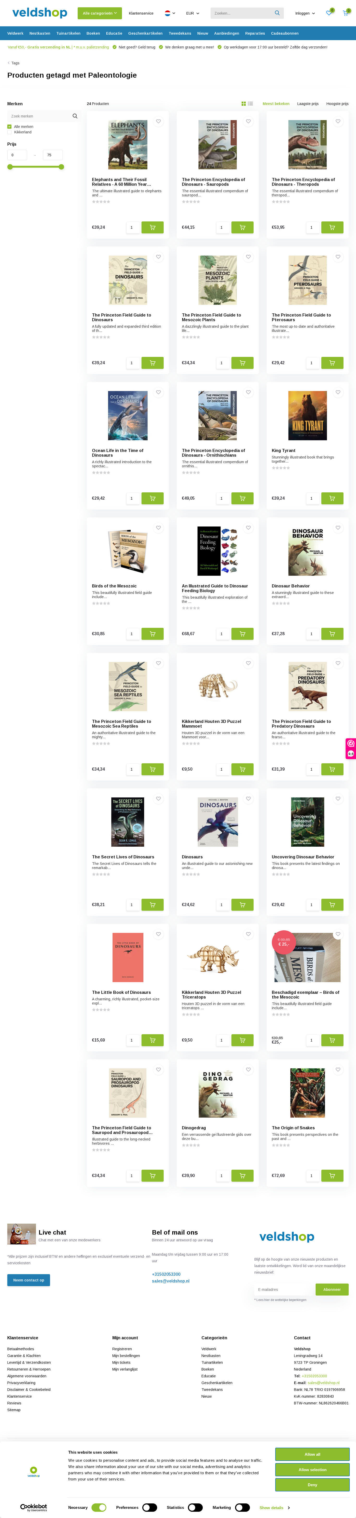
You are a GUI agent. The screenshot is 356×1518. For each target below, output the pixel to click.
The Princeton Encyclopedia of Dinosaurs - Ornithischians (213, 452)
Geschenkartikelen (145, 33)
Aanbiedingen (226, 33)
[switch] (149, 1507)
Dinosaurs (192, 857)
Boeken (93, 33)
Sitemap (14, 1410)
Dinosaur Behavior (291, 586)
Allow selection (313, 1469)
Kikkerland (22, 132)
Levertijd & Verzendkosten (29, 1362)
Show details (271, 1507)
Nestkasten (39, 33)
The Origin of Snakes (293, 1128)
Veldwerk (15, 33)
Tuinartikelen (68, 33)
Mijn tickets (121, 1362)
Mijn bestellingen (126, 1356)
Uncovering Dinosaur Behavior (303, 857)
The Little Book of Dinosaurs (121, 992)
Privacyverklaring (21, 1383)
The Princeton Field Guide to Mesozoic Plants (211, 317)
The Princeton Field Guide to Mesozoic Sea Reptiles (121, 723)
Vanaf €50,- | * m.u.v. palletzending (58, 47)
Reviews (14, 1403)
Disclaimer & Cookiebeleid (29, 1389)
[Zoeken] (277, 13)
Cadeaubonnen (285, 33)
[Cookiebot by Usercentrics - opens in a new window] (34, 1508)
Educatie (114, 33)
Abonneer (332, 1289)
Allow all (312, 1454)
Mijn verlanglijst (125, 1369)
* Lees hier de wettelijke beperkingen (280, 1300)
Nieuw (202, 33)
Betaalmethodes (20, 1349)
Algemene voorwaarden (26, 1376)
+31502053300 (166, 1274)
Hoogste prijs (338, 104)
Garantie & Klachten (24, 1356)
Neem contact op (28, 1280)
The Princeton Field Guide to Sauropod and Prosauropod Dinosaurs (121, 1132)
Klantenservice (141, 13)
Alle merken (23, 127)
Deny (312, 1485)
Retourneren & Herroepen (29, 1369)
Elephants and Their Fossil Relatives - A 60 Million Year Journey (119, 184)
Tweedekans (180, 33)
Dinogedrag (194, 1128)
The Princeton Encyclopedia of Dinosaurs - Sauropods (213, 182)
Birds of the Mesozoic (114, 586)
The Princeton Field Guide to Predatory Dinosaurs (301, 723)
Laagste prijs (308, 104)
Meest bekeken (276, 104)
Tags (15, 63)
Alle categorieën (98, 13)
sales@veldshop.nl (170, 1281)
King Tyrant (284, 450)
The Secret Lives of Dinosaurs (123, 857)
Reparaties (255, 33)
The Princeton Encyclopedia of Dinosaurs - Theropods (303, 182)
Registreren (122, 1349)
